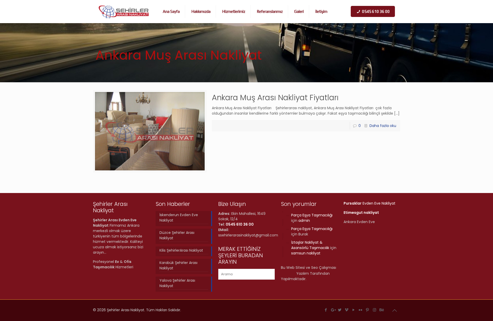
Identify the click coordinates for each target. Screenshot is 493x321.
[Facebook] (326, 310)
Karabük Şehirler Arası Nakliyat (178, 265)
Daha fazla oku (382, 125)
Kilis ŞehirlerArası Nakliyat (181, 250)
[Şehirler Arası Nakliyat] (123, 11)
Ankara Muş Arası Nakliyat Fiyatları (275, 97)
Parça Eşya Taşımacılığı (312, 215)
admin (304, 220)
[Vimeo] (346, 310)
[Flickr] (360, 310)
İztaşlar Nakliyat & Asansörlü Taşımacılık (310, 245)
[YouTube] (353, 310)
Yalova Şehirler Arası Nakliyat (177, 283)
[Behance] (381, 310)
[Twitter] (340, 310)
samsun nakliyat (305, 253)
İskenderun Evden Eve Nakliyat (178, 217)
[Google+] (333, 310)
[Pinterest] (367, 310)
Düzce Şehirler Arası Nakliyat (176, 235)
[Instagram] (374, 310)
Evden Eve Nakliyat (369, 203)
